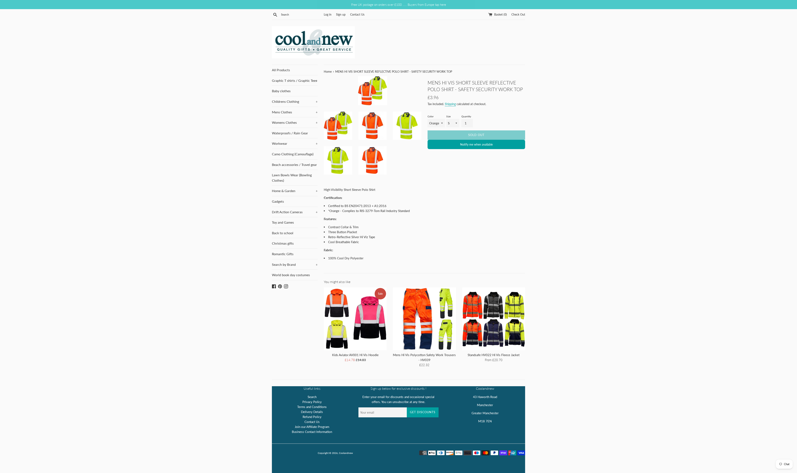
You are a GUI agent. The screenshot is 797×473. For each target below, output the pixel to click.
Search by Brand (295, 264)
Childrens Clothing (295, 101)
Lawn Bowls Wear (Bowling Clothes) (292, 177)
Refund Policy (312, 417)
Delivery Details (312, 412)
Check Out (518, 14)
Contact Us (357, 14)
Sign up (341, 14)
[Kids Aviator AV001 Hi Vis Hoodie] (355, 318)
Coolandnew (346, 453)
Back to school (282, 233)
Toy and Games (283, 222)
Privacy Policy (312, 402)
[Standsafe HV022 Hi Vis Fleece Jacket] (493, 318)
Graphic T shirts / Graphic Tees (295, 80)
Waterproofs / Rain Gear (290, 133)
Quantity (466, 116)
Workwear (295, 143)
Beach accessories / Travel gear (294, 165)
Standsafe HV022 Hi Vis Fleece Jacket (494, 355)
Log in (327, 14)
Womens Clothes (295, 122)
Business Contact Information (312, 432)
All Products (281, 70)
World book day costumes (291, 275)
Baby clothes (281, 91)
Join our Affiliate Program (312, 427)
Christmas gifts (283, 243)
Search (312, 397)
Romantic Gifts (282, 254)
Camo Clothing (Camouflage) (292, 154)
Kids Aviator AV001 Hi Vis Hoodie (355, 355)
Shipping (450, 104)
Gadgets (278, 201)
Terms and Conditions (312, 407)
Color (431, 116)
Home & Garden (295, 191)
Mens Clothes (295, 112)
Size (448, 116)
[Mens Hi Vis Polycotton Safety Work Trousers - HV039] (424, 318)
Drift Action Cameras (295, 212)
